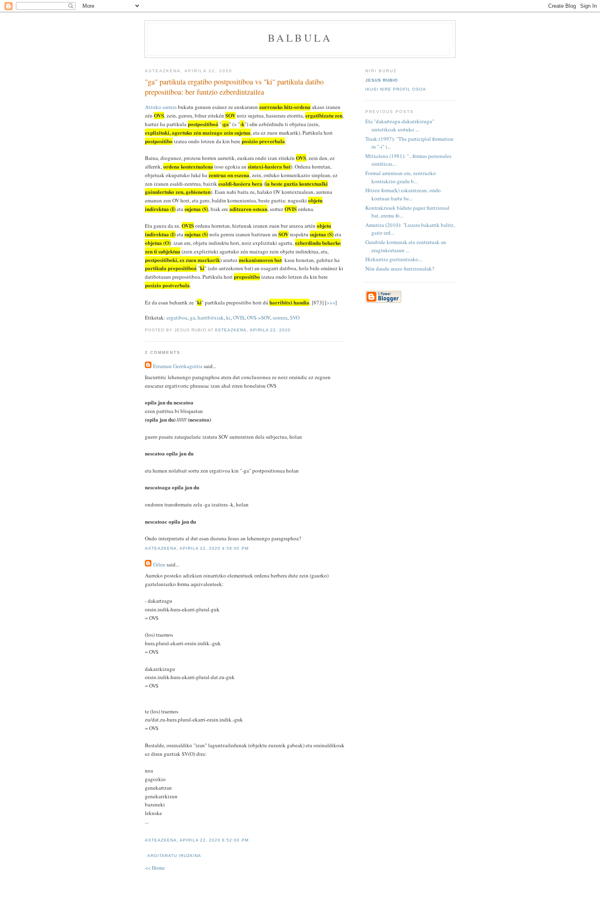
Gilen (159, 564)
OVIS (238, 317)
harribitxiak (211, 317)
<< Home (155, 867)
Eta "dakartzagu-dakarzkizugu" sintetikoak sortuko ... (399, 125)
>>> (331, 302)
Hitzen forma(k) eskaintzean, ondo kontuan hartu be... (403, 194)
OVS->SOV (258, 317)
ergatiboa (177, 317)
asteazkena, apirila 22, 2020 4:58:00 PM (197, 548)
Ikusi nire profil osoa (395, 89)
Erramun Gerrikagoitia (177, 366)
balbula (300, 37)
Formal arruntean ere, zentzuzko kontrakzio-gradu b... (400, 177)
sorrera (280, 317)
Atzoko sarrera (161, 107)
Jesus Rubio (381, 80)
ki (228, 317)
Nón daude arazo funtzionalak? (399, 268)
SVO (295, 317)
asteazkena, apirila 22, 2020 (252, 330)
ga (192, 317)
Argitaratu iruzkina (174, 855)
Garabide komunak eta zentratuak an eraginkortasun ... (405, 246)
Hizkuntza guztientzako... (393, 259)
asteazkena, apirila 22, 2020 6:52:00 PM (197, 840)
